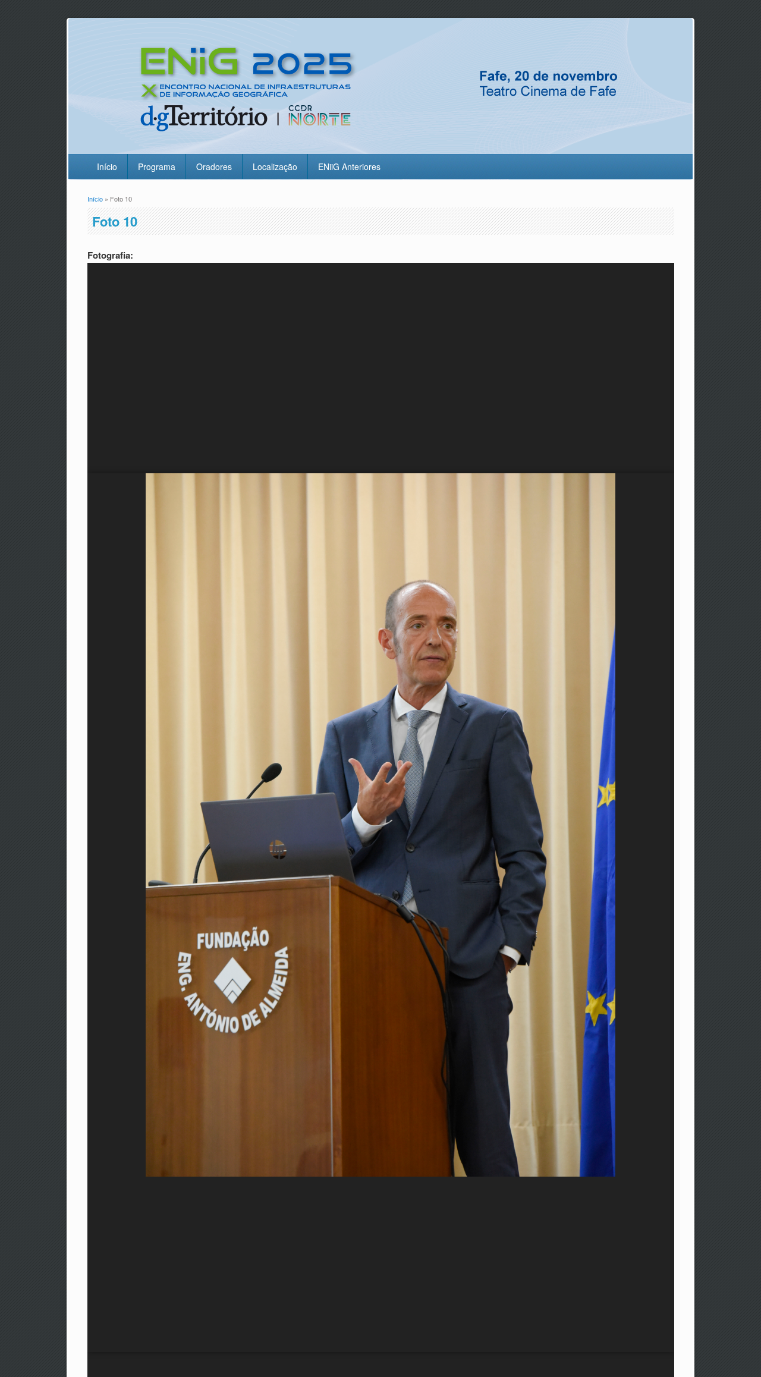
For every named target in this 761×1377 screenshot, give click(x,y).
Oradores (214, 166)
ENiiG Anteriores (349, 166)
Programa (156, 166)
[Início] (378, 146)
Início (107, 166)
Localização (275, 166)
